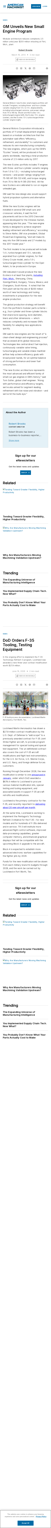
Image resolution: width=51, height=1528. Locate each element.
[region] (25, 1519)
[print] (47, 68)
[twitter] (25, 68)
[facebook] (17, 68)
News (5, 20)
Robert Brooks (25, 50)
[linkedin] (21, 68)
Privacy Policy (41, 1516)
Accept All (25, 1523)
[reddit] (30, 68)
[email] (34, 68)
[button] (4, 6)
